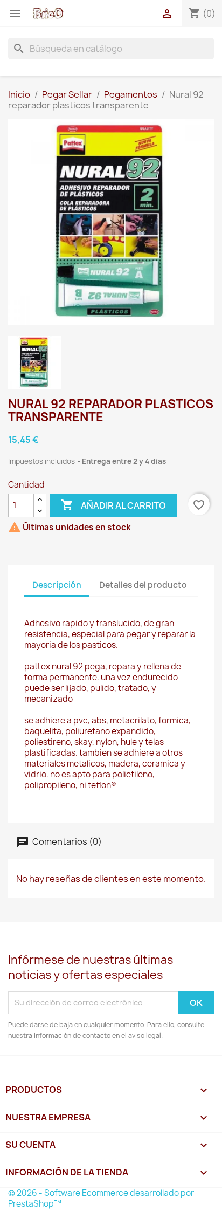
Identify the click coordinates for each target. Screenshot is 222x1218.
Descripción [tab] (56, 585)
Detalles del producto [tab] (143, 585)
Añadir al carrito (113, 504)
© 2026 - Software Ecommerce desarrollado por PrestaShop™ (101, 1198)
